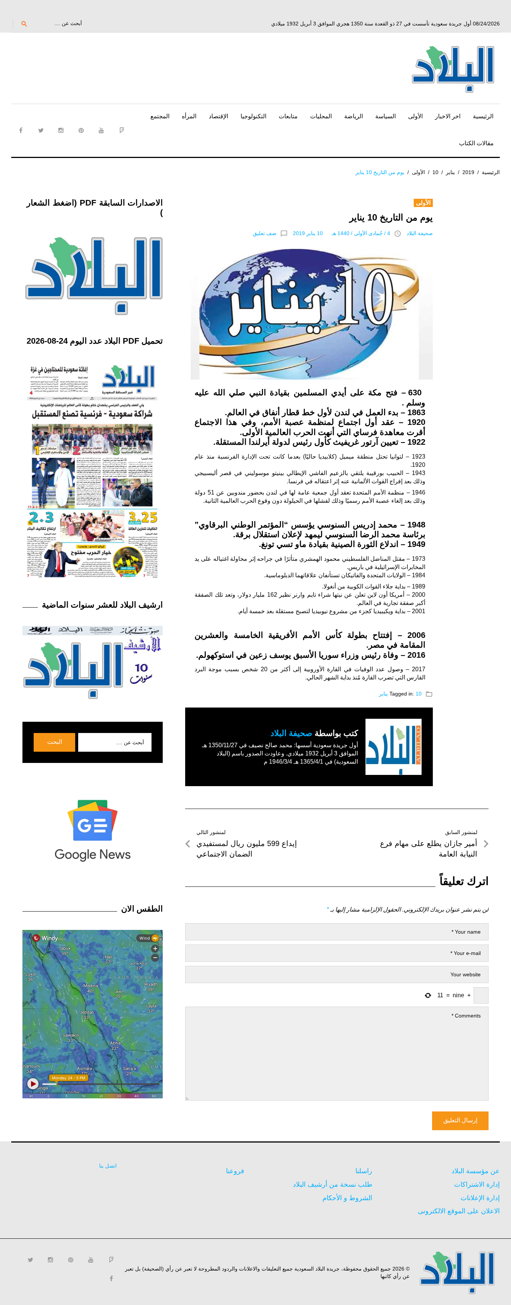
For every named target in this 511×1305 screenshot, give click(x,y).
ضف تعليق (264, 233)
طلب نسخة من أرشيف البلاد (332, 1184)
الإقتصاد (218, 116)
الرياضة (353, 116)
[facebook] (20, 130)
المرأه (189, 116)
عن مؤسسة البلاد (476, 1171)
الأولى (415, 116)
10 (435, 172)
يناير (450, 172)
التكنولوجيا (253, 116)
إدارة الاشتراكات (477, 1184)
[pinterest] (81, 130)
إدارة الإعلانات (480, 1198)
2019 (468, 172)
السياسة (385, 116)
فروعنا (235, 1171)
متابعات (288, 116)
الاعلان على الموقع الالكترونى (459, 1211)
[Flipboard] (121, 130)
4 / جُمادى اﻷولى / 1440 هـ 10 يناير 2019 (341, 233)
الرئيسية (483, 116)
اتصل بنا (108, 1166)
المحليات (321, 116)
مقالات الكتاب (476, 143)
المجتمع (159, 116)
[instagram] (61, 130)
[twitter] (40, 130)
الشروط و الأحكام (347, 1198)
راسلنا (363, 1171)
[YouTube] (101, 130)
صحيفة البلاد (420, 233)
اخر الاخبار (447, 116)
